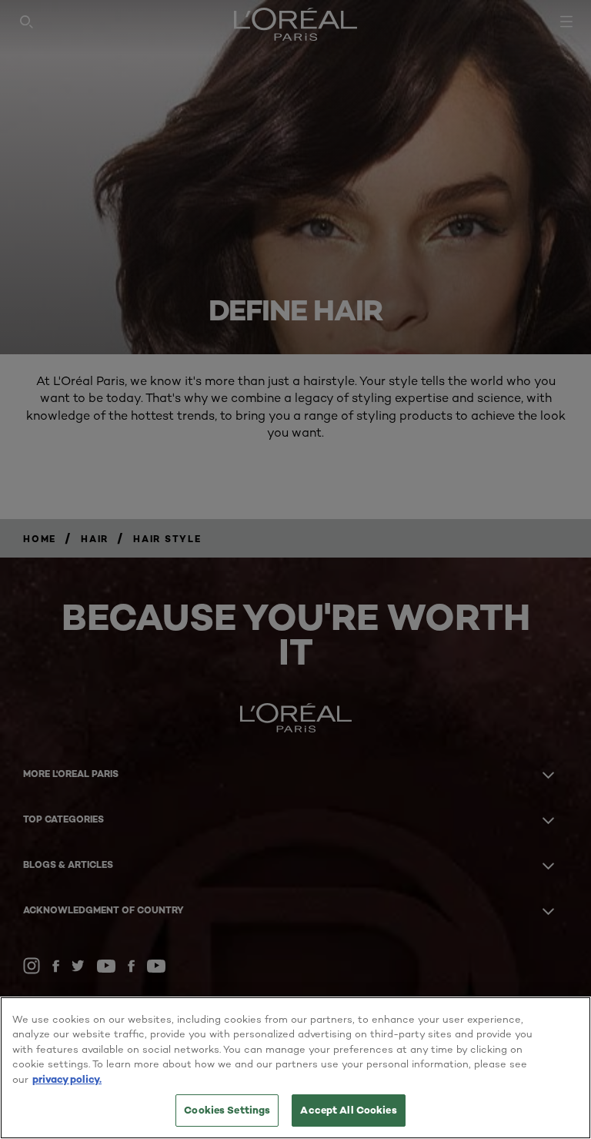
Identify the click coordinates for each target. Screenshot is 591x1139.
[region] (295, 1068)
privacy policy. (67, 1079)
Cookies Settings (227, 1110)
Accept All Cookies (348, 1110)
